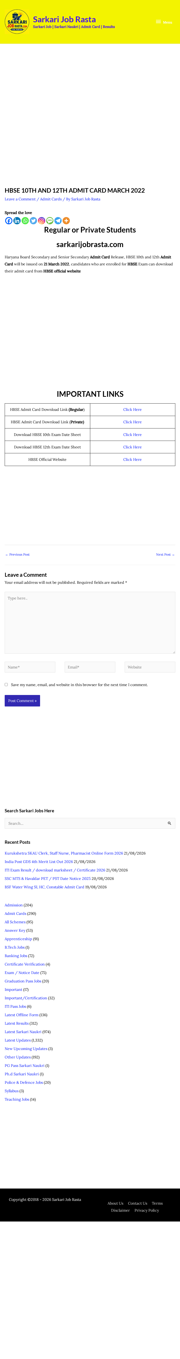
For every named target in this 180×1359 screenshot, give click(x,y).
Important (13, 989)
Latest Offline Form (21, 1014)
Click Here (132, 409)
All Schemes (15, 922)
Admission (14, 905)
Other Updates (18, 1057)
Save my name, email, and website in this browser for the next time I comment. (79, 684)
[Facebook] (8, 220)
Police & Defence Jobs (24, 1082)
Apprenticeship (18, 938)
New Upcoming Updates (26, 1048)
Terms (157, 1203)
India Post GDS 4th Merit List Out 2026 (39, 861)
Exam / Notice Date (22, 972)
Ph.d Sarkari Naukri (22, 1074)
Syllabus (12, 1090)
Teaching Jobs (17, 1099)
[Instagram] (41, 220)
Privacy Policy (147, 1210)
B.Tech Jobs (15, 947)
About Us (115, 1203)
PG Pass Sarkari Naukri (25, 1065)
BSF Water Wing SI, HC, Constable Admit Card (44, 887)
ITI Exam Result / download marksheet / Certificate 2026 (55, 870)
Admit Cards (51, 199)
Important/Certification (26, 998)
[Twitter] (33, 220)
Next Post (165, 554)
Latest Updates (18, 1040)
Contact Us (137, 1203)
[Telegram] (58, 220)
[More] (66, 220)
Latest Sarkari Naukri (23, 1031)
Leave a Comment (20, 199)
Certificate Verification (25, 964)
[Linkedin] (17, 220)
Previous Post (17, 554)
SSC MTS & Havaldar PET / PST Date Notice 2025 (48, 878)
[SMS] (49, 220)
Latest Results (17, 1023)
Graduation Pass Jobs (23, 981)
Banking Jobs (16, 955)
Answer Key (15, 930)
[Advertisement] (90, 84)
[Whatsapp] (25, 220)
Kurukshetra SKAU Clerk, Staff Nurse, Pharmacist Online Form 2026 (64, 853)
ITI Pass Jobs (15, 1006)
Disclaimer (120, 1210)
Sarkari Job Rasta (64, 19)
